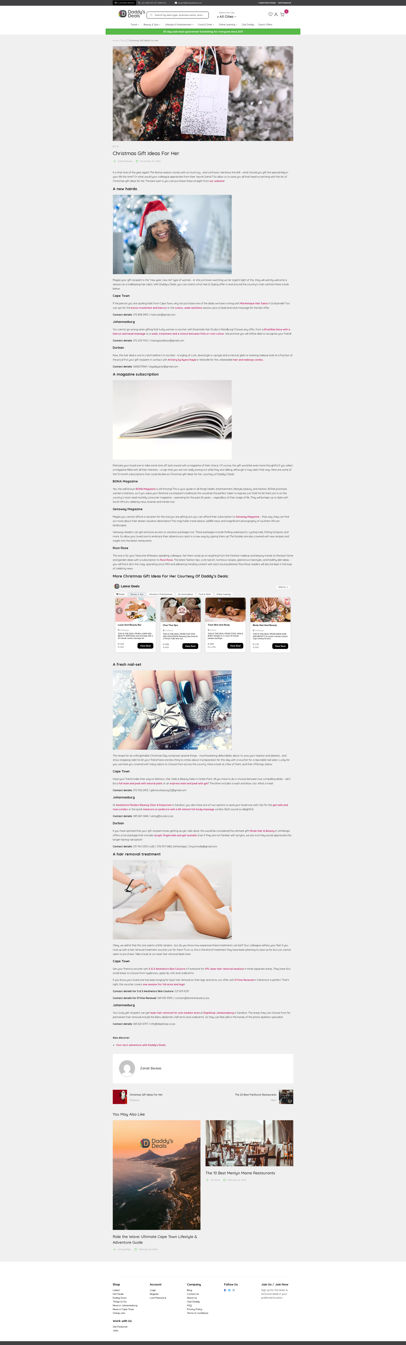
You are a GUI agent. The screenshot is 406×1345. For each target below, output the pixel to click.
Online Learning (227, 24)
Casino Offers (265, 24)
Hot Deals (118, 1293)
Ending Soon (119, 1297)
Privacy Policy (194, 1309)
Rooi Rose (166, 559)
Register (154, 1293)
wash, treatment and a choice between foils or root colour (187, 333)
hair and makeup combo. (248, 359)
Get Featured (284, 3)
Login (153, 1290)
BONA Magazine (146, 489)
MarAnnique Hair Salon (254, 303)
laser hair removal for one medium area (175, 1012)
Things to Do (120, 1301)
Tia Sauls (215, 1179)
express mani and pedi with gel (189, 783)
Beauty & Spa (151, 24)
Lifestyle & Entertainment (178, 24)
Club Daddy (248, 24)
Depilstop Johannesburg (218, 1012)
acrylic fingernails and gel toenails (175, 835)
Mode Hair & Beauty (262, 830)
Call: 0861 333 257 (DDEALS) (153, 3)
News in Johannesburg (125, 1305)
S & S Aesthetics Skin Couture (167, 968)
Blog (116, 146)
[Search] (151, 15)
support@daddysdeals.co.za (190, 3)
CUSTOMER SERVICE (126, 3)
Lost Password (158, 1297)
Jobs (115, 1330)
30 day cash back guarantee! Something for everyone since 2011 (203, 31)
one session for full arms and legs (163, 984)
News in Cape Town (123, 1309)
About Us (192, 1297)
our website (217, 181)
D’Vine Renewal (244, 979)
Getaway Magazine (247, 516)
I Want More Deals (267, 3)
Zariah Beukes (125, 161)
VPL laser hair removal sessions (224, 968)
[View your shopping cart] (282, 14)
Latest (116, 1290)
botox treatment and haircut (149, 307)
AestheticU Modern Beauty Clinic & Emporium (144, 805)
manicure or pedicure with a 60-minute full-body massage (178, 809)
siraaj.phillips (124, 1249)
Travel (134, 24)
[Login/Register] (276, 14)
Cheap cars (119, 1313)
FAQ (189, 1305)
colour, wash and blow (188, 307)
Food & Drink (205, 24)
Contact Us (193, 1293)
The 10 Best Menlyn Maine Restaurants (240, 1173)
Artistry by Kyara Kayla (182, 359)
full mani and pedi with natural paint (140, 783)
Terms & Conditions (197, 1313)
